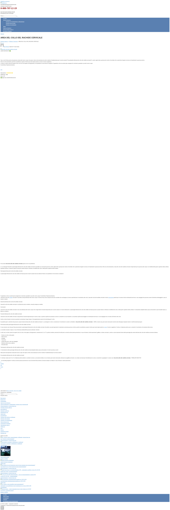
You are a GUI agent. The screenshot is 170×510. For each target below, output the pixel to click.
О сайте (5, 18)
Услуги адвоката (7, 20)
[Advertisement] (40, 55)
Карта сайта (6, 496)
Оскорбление (4, 415)
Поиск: (2, 15)
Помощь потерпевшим (11, 24)
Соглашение (6, 498)
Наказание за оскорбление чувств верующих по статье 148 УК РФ (16, 485)
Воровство (3, 399)
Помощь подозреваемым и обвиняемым (15, 21)
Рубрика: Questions (13, 41)
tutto (105, 327)
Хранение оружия (4, 431)
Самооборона (4, 445)
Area (8, 390)
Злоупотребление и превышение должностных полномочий (14, 404)
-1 (3, 43)
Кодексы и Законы (7, 31)
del (1, 365)
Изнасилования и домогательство (8, 406)
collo (15, 390)
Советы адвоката (7, 28)
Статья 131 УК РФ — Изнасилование (9, 476)
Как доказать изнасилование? (7, 439)
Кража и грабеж (4, 458)
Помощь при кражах (5, 418)
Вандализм (3, 398)
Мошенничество (4, 412)
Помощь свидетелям (10, 23)
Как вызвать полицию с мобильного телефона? (11, 443)
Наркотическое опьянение (7, 462)
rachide (10, 297)
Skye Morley (6, 46)
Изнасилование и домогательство (8, 440)
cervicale (11, 390)
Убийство (3, 426)
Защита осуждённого (5, 403)
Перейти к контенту (5, 1)
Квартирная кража (5, 457)
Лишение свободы (5, 410)
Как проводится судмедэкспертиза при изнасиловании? (13, 466)
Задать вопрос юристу (8, 29)
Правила (5, 499)
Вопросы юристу (4, 41)
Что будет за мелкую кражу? (7, 490)
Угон (2, 428)
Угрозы (2, 430)
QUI (1, 69)
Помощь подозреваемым (6, 420)
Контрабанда (4, 409)
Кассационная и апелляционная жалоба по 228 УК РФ (13, 481)
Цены (4, 26)
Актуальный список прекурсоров (10, 501)
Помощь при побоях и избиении (8, 417)
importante (110, 297)
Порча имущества (5, 422)
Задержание (3, 401)
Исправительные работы (6, 407)
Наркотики (3, 414)
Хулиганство (3, 433)
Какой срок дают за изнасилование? (9, 471)
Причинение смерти (5, 425)
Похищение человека (5, 423)
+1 (2, 43)
